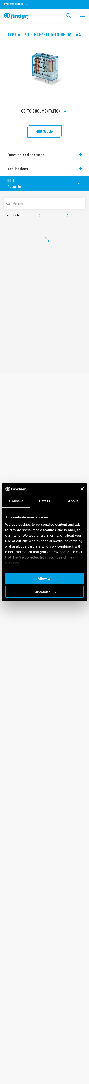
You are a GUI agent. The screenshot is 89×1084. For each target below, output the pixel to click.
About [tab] (73, 501)
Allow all (44, 578)
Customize (41, 592)
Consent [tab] (16, 501)
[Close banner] (82, 488)
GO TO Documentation (41, 111)
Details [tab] (44, 501)
